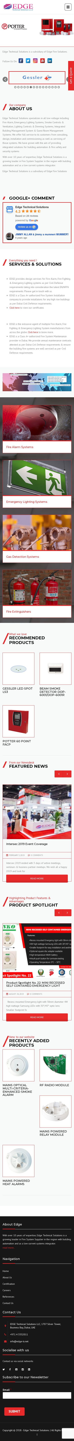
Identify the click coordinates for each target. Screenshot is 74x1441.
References (8, 1296)
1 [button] (15, 87)
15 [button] (59, 87)
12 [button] (49, 87)
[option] (37, 77)
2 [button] (18, 87)
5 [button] (28, 87)
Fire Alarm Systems (19, 447)
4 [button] (25, 87)
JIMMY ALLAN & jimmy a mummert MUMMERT (42, 234)
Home (6, 1271)
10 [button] (43, 87)
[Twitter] (28, 60)
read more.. (9, 1247)
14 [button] (56, 87)
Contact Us (8, 1303)
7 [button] (34, 87)
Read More (37, 878)
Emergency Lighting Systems (26, 501)
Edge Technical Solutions (32, 207)
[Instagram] (35, 60)
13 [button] (52, 87)
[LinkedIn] (49, 60)
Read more (18, 668)
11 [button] (46, 87)
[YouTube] (42, 60)
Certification (9, 1283)
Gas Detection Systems (22, 556)
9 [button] (40, 87)
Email (7, 1389)
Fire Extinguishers (18, 611)
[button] (5, 79)
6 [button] (31, 87)
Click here (14, 307)
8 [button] (37, 87)
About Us (7, 1277)
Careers (7, 1290)
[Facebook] (20, 60)
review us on (25, 226)
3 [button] (21, 87)
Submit (14, 1411)
